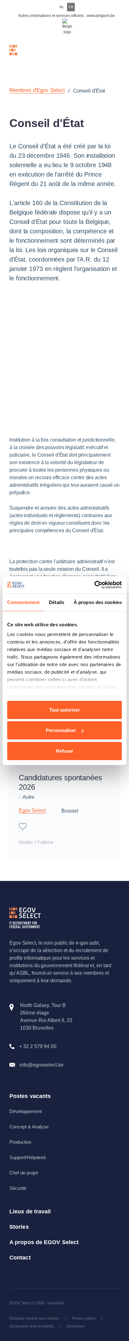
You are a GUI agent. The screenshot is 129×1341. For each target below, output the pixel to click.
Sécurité (17, 1188)
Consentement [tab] (23, 602)
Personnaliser (61, 730)
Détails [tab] (56, 602)
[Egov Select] (25, 55)
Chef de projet (23, 1172)
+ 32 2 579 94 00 (37, 1046)
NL (61, 7)
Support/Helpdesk (27, 1157)
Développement (25, 1111)
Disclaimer (76, 1326)
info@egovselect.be (41, 1065)
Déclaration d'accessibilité (31, 1326)
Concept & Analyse (29, 1126)
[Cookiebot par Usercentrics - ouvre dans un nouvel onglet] (94, 585)
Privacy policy (83, 1318)
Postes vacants (30, 1096)
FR (71, 7)
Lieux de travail (30, 1211)
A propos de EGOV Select (44, 1242)
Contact (20, 1257)
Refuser (64, 750)
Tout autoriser (64, 709)
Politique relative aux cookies (34, 1318)
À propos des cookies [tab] (98, 602)
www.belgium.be (101, 15)
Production (20, 1142)
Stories (19, 1227)
